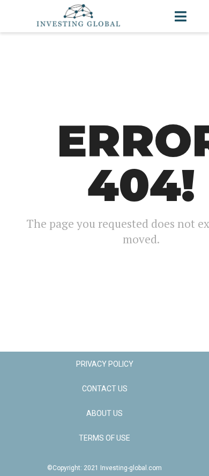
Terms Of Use (104, 438)
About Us (104, 413)
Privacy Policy (104, 364)
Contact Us (105, 388)
